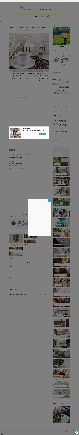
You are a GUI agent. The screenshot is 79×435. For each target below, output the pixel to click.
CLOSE (49, 200)
